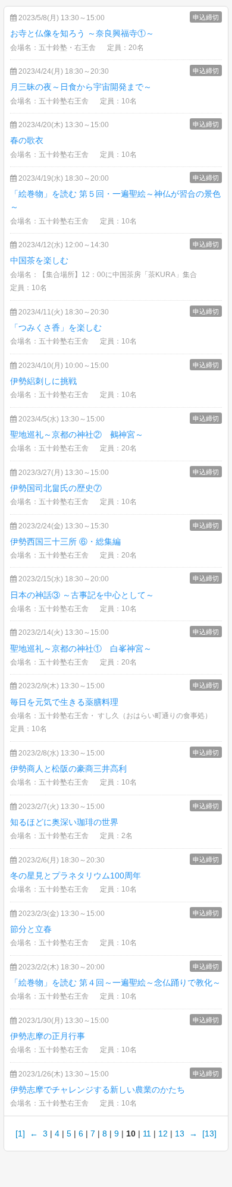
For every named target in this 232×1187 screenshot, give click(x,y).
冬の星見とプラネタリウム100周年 (75, 875)
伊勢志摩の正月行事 (47, 1036)
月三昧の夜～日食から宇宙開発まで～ (81, 87)
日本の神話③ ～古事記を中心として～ (82, 595)
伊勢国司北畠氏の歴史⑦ (56, 488)
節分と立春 (31, 929)
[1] (20, 1133)
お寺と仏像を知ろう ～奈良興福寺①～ (82, 33)
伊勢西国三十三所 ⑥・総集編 (65, 541)
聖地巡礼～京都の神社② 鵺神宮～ (76, 434)
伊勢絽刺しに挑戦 (43, 381)
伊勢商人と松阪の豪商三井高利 (68, 768)
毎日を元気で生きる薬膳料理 (64, 702)
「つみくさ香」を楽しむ (56, 327)
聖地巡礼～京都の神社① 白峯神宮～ (81, 648)
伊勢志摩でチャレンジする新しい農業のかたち (97, 1089)
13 (179, 1133)
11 (147, 1133)
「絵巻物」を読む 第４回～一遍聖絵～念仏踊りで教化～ (115, 982)
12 (163, 1133)
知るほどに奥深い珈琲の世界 (64, 822)
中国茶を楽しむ (39, 260)
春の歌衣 (26, 140)
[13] (209, 1133)
